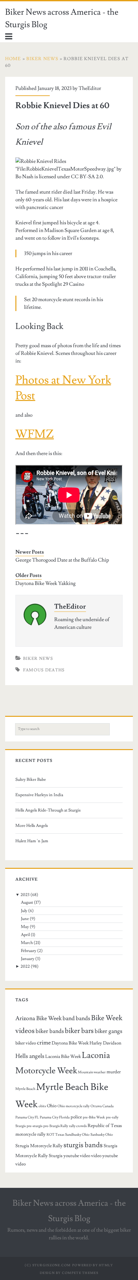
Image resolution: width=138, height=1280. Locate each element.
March (27, 942)
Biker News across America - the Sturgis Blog (61, 18)
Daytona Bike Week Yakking (45, 583)
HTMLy (106, 1265)
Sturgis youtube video (69, 1156)
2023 (25, 894)
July (24, 910)
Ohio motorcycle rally (73, 1106)
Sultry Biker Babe (30, 779)
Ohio (51, 1106)
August (27, 902)
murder (114, 1072)
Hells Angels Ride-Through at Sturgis (48, 810)
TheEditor (90, 88)
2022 (25, 966)
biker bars (79, 1030)
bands (83, 1018)
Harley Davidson (105, 1043)
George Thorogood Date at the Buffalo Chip (62, 560)
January (27, 958)
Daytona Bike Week (70, 1043)
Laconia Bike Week (63, 1056)
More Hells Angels (31, 825)
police (76, 1117)
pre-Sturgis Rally (55, 1126)
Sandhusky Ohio (77, 1134)
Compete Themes (80, 1273)
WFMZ (34, 434)
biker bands (50, 1031)
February (28, 950)
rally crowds (78, 1126)
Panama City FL (27, 1117)
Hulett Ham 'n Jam (31, 841)
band (69, 1018)
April (25, 934)
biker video (25, 1043)
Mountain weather (92, 1072)
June (25, 918)
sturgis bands (83, 1144)
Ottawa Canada (102, 1106)
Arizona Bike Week (38, 1018)
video (96, 1156)
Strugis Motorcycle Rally (39, 1146)
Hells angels (29, 1056)
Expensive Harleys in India (39, 794)
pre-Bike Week (94, 1117)
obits (42, 1106)
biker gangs (108, 1031)
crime (44, 1042)
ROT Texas (55, 1134)
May (25, 926)
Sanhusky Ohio (102, 1134)
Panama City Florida (55, 1117)
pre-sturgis (34, 1126)
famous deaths (44, 670)
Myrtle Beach (25, 1089)
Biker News (38, 658)
